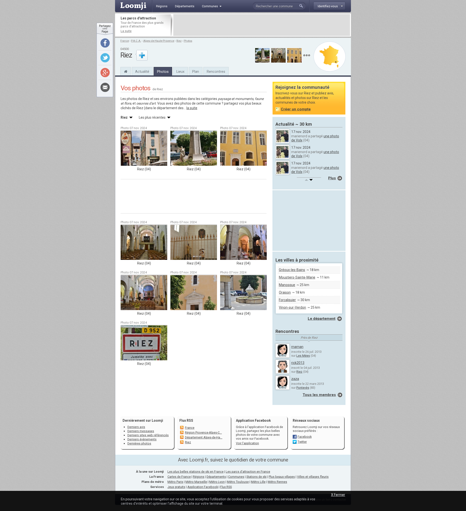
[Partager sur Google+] (105, 72)
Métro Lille (258, 482)
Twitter (302, 442)
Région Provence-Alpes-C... (203, 432)
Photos (188, 40)
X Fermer (338, 495)
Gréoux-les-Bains (292, 270)
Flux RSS (186, 420)
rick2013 (297, 363)
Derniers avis (136, 427)
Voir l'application (247, 443)
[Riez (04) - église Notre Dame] (144, 242)
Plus (332, 178)
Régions (198, 476)
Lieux (180, 71)
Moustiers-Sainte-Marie (297, 277)
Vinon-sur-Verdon (292, 307)
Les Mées (303, 355)
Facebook (305, 436)
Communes (236, 476)
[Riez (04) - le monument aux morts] (193, 148)
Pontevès (302, 387)
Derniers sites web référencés (148, 435)
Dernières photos (139, 443)
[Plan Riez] (330, 56)
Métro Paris (175, 482)
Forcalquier (287, 300)
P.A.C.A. (136, 40)
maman (297, 347)
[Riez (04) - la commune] (144, 148)
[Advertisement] (261, 25)
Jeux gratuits (176, 487)
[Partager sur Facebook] (105, 43)
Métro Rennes (277, 482)
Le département (321, 318)
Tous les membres (319, 395)
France (124, 40)
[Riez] (126, 70)
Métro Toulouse (238, 482)
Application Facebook (202, 487)
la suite (191, 108)
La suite (126, 31)
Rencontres (216, 71)
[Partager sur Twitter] (105, 57)
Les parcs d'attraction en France (248, 471)
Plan (195, 71)
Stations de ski (256, 476)
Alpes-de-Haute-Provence (158, 40)
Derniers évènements (142, 439)
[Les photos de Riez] (306, 55)
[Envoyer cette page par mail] (105, 87)
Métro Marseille (196, 482)
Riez (179, 40)
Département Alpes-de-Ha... (203, 437)
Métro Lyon (217, 482)
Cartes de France (179, 476)
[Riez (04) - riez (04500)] (144, 342)
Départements (216, 476)
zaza (295, 379)
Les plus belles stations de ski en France (195, 471)
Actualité (142, 71)
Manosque (287, 285)
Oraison (285, 292)
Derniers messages (140, 431)
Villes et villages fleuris (313, 476)
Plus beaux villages (282, 476)
